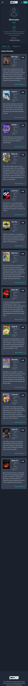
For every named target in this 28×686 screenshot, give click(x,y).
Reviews (5, 46)
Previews (16, 46)
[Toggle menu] (2, 2)
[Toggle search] (22, 3)
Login (25, 2)
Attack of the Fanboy (15, 40)
